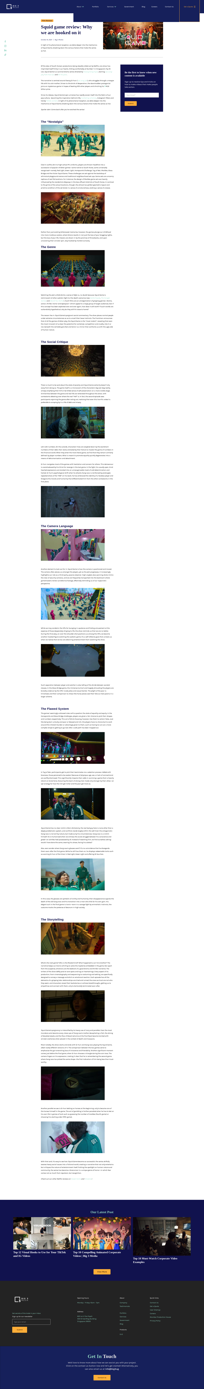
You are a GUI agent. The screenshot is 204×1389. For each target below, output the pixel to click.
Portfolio (95, 7)
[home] (12, 6)
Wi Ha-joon (62, 75)
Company (123, 1303)
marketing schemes (88, 98)
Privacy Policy (155, 1321)
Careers (154, 7)
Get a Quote (154, 1306)
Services (123, 1317)
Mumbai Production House (160, 1317)
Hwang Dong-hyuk (90, 72)
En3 (121, 1334)
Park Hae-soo (49, 75)
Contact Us (169, 7)
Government (129, 7)
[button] (82, 6)
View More (102, 1272)
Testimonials (125, 1306)
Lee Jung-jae (82, 81)
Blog (143, 7)
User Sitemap (155, 1310)
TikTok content (52, 101)
